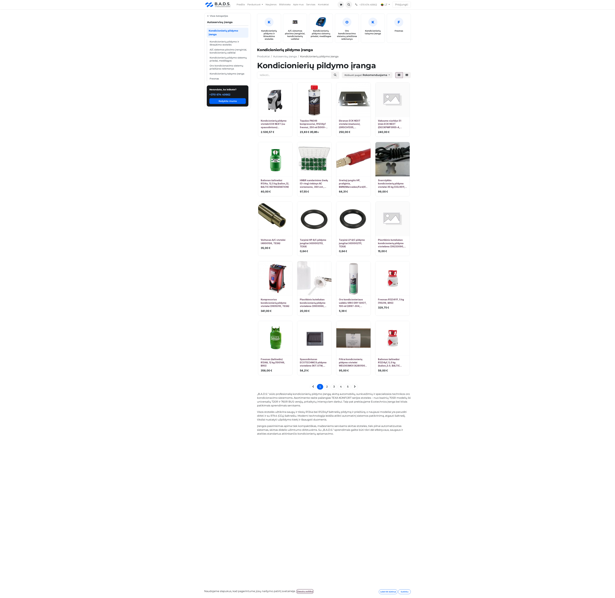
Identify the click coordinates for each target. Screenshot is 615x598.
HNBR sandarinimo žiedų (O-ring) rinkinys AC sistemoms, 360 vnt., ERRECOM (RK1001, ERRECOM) (314, 184)
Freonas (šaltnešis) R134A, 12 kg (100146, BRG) (273, 362)
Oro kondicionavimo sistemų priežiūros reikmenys (226, 67)
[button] (348, 4)
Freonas (214, 78)
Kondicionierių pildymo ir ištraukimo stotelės (224, 43)
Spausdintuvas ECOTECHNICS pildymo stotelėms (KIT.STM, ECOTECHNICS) (313, 362)
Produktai (263, 56)
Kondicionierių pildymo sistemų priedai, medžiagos (228, 59)
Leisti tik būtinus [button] (388, 591)
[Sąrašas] (407, 75)
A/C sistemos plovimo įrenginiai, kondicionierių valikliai (228, 51)
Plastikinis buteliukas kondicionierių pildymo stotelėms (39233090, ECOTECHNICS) (391, 243)
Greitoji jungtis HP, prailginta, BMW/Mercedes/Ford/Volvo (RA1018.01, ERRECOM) (353, 184)
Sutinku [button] (404, 591)
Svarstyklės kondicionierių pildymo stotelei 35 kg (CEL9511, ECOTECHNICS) (391, 184)
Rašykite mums (228, 101)
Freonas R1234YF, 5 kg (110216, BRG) (391, 301)
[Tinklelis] (399, 75)
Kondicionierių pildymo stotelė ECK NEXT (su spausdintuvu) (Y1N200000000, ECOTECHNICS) (274, 124)
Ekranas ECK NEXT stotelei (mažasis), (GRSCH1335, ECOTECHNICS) (350, 124)
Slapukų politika (305, 591)
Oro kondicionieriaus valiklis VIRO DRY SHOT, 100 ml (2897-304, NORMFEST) (353, 303)
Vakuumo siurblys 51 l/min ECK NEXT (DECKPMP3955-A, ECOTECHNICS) (389, 124)
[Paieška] (335, 75)
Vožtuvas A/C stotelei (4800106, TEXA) (273, 241)
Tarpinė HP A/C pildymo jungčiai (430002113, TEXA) (313, 243)
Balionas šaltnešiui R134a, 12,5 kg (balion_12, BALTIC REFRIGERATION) (275, 183)
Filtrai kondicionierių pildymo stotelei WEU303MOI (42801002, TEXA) (353, 362)
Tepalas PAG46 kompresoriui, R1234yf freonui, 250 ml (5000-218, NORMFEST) (313, 124)
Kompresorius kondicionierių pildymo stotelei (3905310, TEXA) (275, 302)
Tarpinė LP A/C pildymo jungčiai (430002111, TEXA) (352, 243)
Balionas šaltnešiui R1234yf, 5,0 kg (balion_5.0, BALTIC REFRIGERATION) (389, 362)
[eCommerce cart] (340, 4)
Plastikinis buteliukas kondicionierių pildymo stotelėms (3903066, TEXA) (312, 303)
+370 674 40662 (219, 94)
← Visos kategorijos (217, 16)
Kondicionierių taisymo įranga (227, 73)
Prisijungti (401, 4)
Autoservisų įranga (285, 56)
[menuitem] (240, 4)
